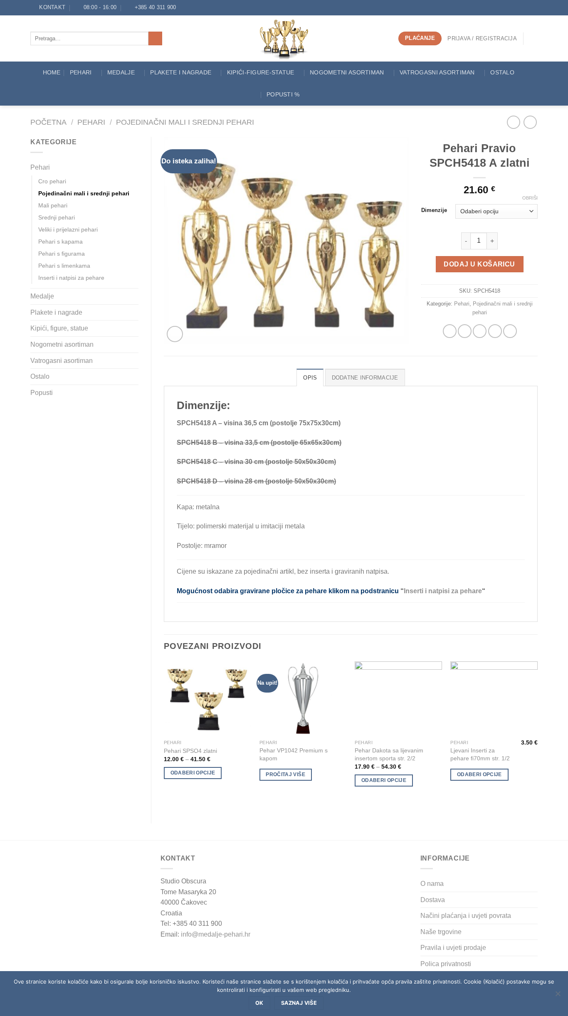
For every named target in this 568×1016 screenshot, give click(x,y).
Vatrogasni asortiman (437, 72)
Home (52, 72)
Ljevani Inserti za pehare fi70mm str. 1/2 (480, 754)
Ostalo (502, 72)
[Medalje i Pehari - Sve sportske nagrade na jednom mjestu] (284, 38)
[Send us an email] (192, 7)
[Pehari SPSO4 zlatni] (207, 698)
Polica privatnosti (445, 963)
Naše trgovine (441, 931)
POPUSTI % (283, 94)
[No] (557, 996)
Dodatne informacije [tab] (365, 378)
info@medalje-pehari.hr (215, 934)
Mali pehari (52, 205)
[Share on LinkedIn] (510, 331)
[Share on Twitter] (465, 331)
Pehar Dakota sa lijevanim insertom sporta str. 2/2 (389, 754)
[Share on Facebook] (450, 331)
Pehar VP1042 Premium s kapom (293, 754)
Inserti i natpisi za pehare (71, 277)
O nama (432, 883)
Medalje (121, 72)
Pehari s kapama (60, 241)
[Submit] (155, 39)
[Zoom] (175, 334)
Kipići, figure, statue (59, 328)
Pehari (81, 72)
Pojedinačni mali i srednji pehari (185, 122)
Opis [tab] (310, 378)
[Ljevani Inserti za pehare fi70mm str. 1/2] (494, 698)
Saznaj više (299, 1003)
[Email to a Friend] (480, 331)
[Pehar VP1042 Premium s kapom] (303, 698)
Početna (48, 122)
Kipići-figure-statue (260, 72)
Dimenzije (434, 210)
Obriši (530, 197)
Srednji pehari (56, 217)
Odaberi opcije (192, 772)
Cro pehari (52, 181)
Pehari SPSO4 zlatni (190, 750)
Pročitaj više (285, 774)
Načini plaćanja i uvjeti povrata (465, 915)
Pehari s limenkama (64, 265)
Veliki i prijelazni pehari (68, 229)
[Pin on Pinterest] (495, 331)
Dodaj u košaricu (479, 264)
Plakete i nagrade (56, 312)
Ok (259, 1003)
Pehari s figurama (61, 253)
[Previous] (164, 735)
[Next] (537, 735)
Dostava (432, 899)
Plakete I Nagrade (180, 72)
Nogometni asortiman (347, 72)
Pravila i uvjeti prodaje (453, 947)
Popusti (41, 392)
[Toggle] (135, 168)
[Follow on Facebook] (184, 7)
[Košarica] (533, 39)
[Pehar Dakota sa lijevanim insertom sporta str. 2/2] (398, 698)
